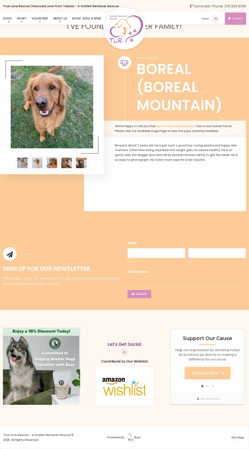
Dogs (7, 18)
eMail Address (138, 272)
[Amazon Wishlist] (124, 386)
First (130, 262)
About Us (60, 18)
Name (132, 243)
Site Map (237, 437)
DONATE (237, 18)
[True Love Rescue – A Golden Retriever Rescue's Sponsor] (41, 366)
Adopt (22, 18)
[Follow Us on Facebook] (215, 18)
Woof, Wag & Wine (86, 18)
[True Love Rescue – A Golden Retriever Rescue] (125, 28)
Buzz (137, 437)
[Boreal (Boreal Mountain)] (52, 107)
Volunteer (40, 18)
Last (191, 262)
